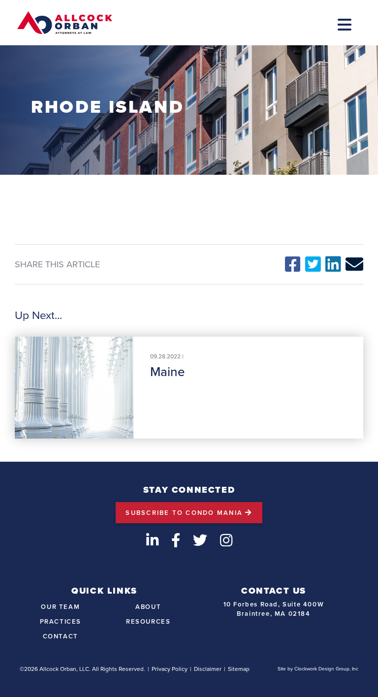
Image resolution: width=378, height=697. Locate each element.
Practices (60, 621)
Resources (148, 621)
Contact (60, 636)
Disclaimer (207, 669)
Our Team (60, 606)
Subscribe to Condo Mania (185, 512)
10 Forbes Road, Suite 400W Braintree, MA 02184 (273, 609)
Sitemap (239, 669)
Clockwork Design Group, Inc (326, 668)
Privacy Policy (170, 669)
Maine (167, 371)
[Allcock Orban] (64, 22)
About (148, 606)
